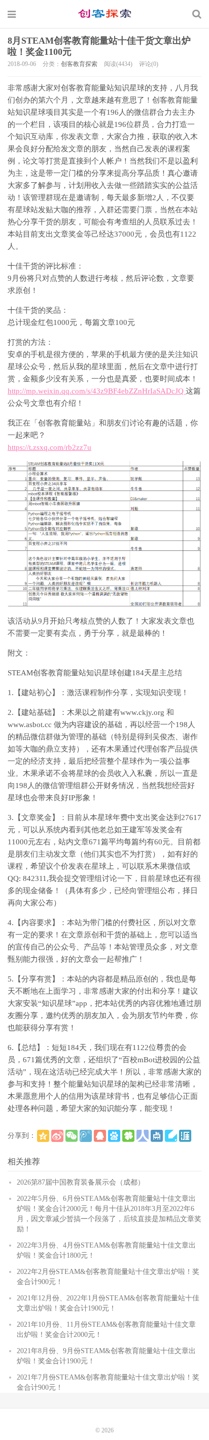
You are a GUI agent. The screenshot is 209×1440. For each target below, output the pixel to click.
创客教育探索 (79, 64)
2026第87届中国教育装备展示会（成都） (81, 1182)
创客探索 (104, 14)
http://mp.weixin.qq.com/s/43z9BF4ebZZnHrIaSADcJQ (97, 391)
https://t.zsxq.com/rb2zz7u (49, 447)
